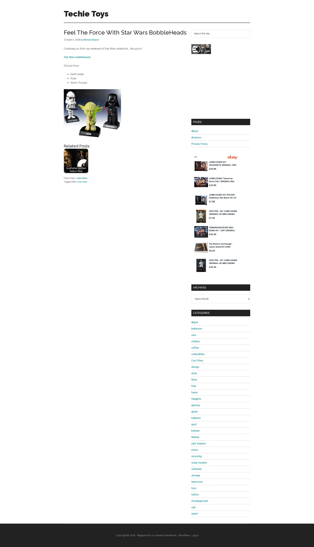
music (194, 449)
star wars (82, 181)
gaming (195, 405)
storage (195, 475)
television (197, 481)
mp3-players (198, 443)
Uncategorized (199, 500)
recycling (196, 456)
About (194, 131)
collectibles (81, 178)
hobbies (196, 418)
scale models (199, 462)
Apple (194, 322)
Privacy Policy (199, 143)
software (196, 469)
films (194, 379)
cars (193, 335)
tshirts (195, 494)
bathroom (196, 328)
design (195, 366)
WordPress (184, 535)
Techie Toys (86, 13)
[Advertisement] (220, 89)
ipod (193, 424)
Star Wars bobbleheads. (77, 57)
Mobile (195, 437)
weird (194, 513)
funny (194, 392)
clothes (195, 341)
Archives (196, 137)
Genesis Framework (166, 535)
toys (193, 488)
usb (193, 507)
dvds (194, 373)
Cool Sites (197, 360)
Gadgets (196, 398)
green (194, 411)
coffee (195, 347)
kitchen (195, 430)
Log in (195, 535)
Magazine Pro (144, 535)
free (193, 386)
